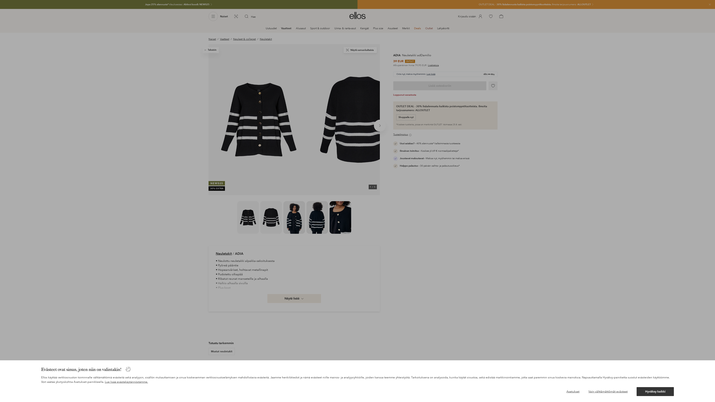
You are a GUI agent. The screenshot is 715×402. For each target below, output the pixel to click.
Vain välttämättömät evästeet (608, 391)
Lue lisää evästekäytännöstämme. (126, 382)
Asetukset (572, 391)
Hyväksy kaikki (655, 391)
